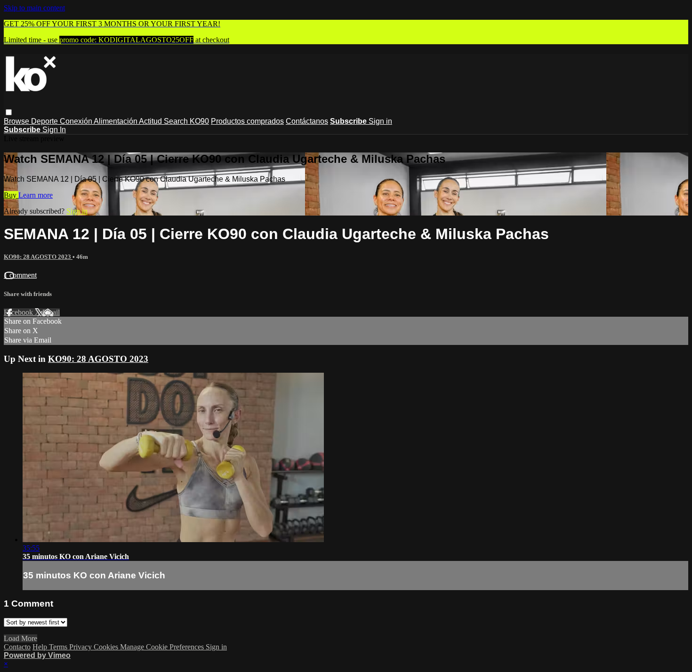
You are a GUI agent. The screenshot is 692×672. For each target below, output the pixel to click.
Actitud (151, 121)
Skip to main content (34, 8)
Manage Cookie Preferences (163, 647)
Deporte (45, 121)
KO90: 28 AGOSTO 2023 (38, 256)
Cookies (107, 647)
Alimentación (116, 121)
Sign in (380, 121)
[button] (9, 112)
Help (40, 647)
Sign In (54, 130)
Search (177, 121)
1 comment (20, 275)
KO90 (199, 121)
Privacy (81, 647)
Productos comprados (247, 121)
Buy (11, 195)
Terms (59, 647)
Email (51, 312)
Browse (17, 121)
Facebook (19, 312)
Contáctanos (307, 121)
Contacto (17, 647)
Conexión (77, 121)
